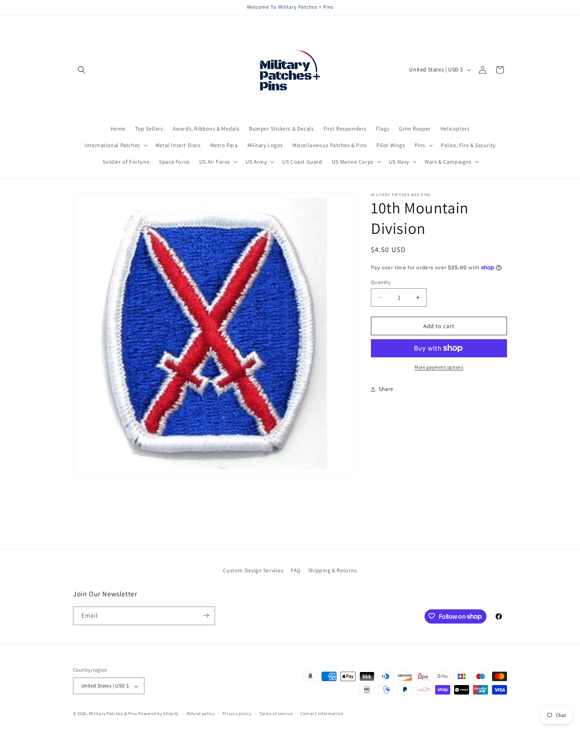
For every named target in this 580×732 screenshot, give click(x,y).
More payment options (439, 367)
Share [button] (386, 388)
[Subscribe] (206, 615)
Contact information (321, 713)
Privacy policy (237, 713)
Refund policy (201, 713)
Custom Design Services (253, 570)
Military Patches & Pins (113, 714)
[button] (81, 69)
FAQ (296, 570)
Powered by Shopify (158, 714)
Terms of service (275, 713)
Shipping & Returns (332, 570)
